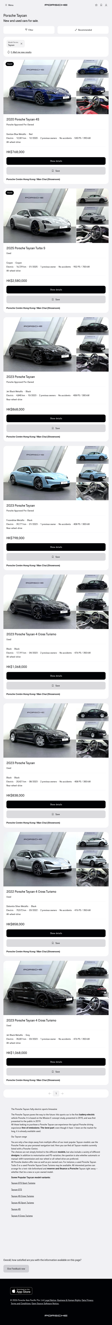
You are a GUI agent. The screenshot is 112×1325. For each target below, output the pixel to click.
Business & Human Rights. (69, 1300)
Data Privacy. (87, 1300)
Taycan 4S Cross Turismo (22, 1196)
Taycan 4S (15, 1209)
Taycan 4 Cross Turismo (22, 1215)
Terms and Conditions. (21, 1303)
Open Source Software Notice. (45, 1303)
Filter (30, 30)
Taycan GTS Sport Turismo (23, 1183)
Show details (56, 161)
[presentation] (56, 87)
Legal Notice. (51, 1300)
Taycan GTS (16, 1189)
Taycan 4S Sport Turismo (22, 1202)
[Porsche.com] (56, 5)
